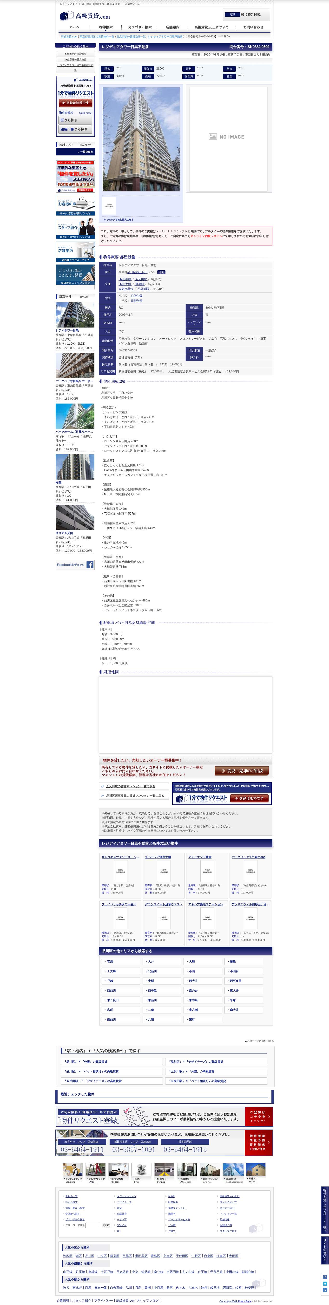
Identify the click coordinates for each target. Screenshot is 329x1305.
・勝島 (231, 961)
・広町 (108, 1010)
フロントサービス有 (179, 1219)
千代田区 (182, 1256)
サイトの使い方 (228, 1202)
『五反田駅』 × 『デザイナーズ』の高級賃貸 (93, 1081)
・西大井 (192, 981)
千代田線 (216, 1272)
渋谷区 (67, 1256)
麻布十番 (100, 1288)
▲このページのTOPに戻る (259, 1041)
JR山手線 (125, 279)
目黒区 (127, 1256)
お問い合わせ (253, 27)
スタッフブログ (228, 1231)
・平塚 (231, 1000)
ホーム (74, 27)
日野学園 (137, 296)
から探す (69, 120)
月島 (138, 1288)
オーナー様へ (227, 1208)
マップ (81, 1141)
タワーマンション (126, 1196)
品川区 (131, 272)
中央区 (102, 1256)
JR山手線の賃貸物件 (75, 59)
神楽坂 (249, 1288)
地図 (161, 272)
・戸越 (108, 981)
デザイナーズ (124, 1202)
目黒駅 (140, 284)
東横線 (93, 1272)
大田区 (233, 1256)
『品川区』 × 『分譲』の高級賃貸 (85, 1061)
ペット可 (122, 1219)
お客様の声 (226, 1225)
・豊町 (190, 1019)
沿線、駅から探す (75, 1208)
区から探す (72, 1202)
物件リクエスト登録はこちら (164, 1117)
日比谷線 (122, 1272)
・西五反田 (234, 981)
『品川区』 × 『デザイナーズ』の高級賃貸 (195, 1061)
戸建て (172, 1231)
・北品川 (151, 971)
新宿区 (114, 1256)
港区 (79, 1256)
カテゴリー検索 (140, 27)
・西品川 (110, 990)
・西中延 (151, 990)
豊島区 (155, 1256)
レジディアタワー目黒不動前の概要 (75, 67)
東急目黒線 (126, 289)
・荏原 (108, 961)
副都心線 (248, 1272)
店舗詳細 (93, 1141)
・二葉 (149, 1010)
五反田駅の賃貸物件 (75, 53)
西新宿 (227, 1288)
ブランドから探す (75, 1219)
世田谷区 (141, 1256)
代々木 (180, 1288)
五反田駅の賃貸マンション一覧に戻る (130, 786)
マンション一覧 (228, 1213)
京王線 (202, 1272)
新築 (119, 1208)
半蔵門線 (172, 1272)
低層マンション (176, 1208)
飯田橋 (215, 1288)
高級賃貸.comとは (230, 1196)
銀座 (238, 1288)
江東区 (221, 1256)
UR (118, 1231)
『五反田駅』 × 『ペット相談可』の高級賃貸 (197, 1081)
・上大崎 (110, 971)
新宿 (169, 1288)
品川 (129, 1288)
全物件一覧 (72, 1196)
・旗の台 (192, 990)
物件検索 (106, 27)
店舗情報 (225, 1219)
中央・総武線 (141, 1272)
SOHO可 (122, 1225)
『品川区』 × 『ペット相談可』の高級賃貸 (91, 1071)
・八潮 (149, 1019)
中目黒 (158, 1288)
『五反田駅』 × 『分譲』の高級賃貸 (191, 1071)
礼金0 (171, 1196)
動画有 (172, 1213)
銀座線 (80, 1272)
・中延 (149, 981)
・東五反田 (111, 1000)
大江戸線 (107, 1272)
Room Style (244, 1301)
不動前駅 (143, 289)
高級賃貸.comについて (211, 27)
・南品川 (110, 1019)
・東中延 (192, 1000)
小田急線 (232, 1272)
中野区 (196, 1256)
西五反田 (142, 272)
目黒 (88, 1288)
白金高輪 (116, 1288)
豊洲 (148, 1288)
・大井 (149, 961)
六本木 (193, 1288)
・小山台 (233, 971)
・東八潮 (192, 1010)
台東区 (208, 1256)
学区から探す (73, 1213)
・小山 (190, 971)
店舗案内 (172, 27)
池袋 (204, 1288)
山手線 (67, 1272)
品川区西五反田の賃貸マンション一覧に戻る (135, 795)
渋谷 (66, 1288)
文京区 (168, 1256)
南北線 (158, 1272)
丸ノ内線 (188, 1272)
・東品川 (151, 1000)
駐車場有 (173, 1202)
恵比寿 (77, 1288)
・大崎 (190, 961)
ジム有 (172, 1225)
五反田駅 (141, 279)
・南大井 (233, 1010)
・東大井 (233, 990)
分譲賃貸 (122, 1213)
